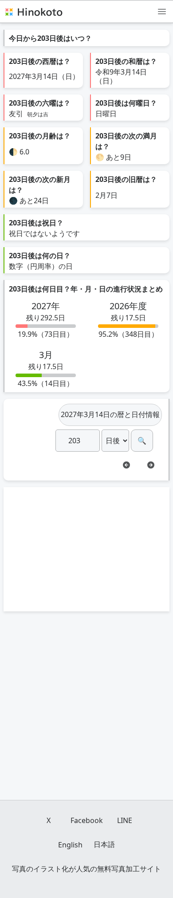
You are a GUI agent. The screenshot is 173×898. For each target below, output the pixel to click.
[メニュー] (162, 11)
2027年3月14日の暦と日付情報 (110, 414)
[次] (151, 465)
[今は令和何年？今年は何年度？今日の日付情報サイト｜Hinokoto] (33, 11)
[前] (126, 465)
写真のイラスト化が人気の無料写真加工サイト (86, 869)
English (70, 845)
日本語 (104, 844)
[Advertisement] (86, 549)
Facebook (87, 820)
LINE (124, 820)
